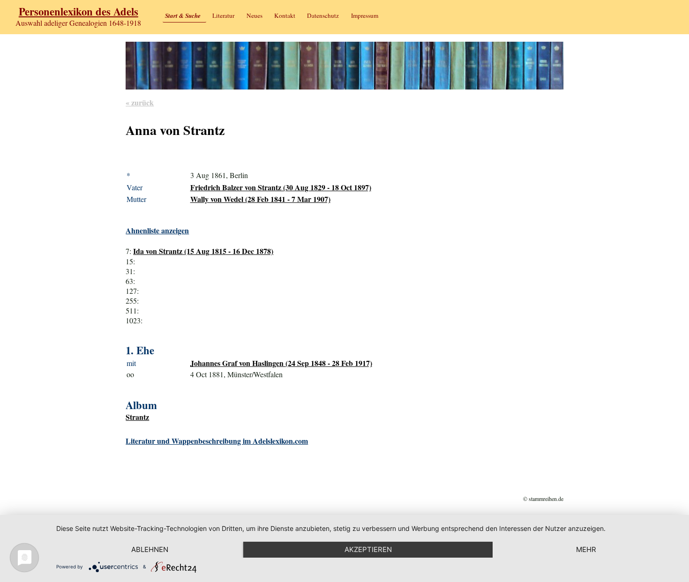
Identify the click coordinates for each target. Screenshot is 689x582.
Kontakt (284, 15)
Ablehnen (149, 549)
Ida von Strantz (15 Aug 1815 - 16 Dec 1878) (203, 251)
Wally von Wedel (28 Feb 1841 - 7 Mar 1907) (260, 199)
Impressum (364, 15)
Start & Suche (183, 15)
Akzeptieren (368, 549)
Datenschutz (323, 15)
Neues (254, 15)
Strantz (137, 416)
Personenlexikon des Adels (78, 11)
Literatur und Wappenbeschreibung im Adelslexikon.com (217, 440)
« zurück (140, 102)
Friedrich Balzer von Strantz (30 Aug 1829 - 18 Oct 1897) (280, 187)
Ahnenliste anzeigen (157, 230)
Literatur (223, 15)
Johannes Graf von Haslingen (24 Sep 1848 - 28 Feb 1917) (281, 363)
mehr (586, 549)
